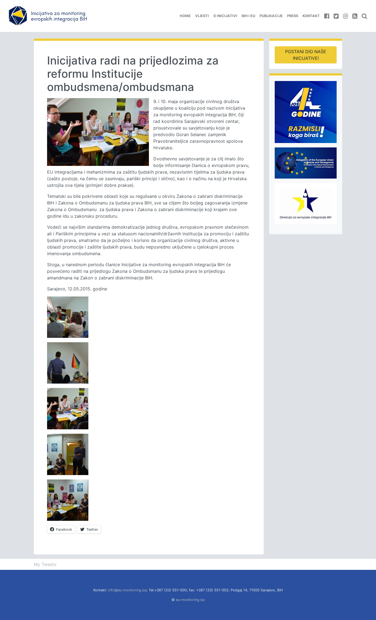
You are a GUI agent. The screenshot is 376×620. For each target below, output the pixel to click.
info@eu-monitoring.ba (127, 590)
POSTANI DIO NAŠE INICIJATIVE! (305, 55)
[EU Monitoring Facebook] (326, 15)
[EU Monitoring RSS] (354, 15)
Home (185, 16)
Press (292, 16)
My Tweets (45, 564)
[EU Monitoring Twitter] (336, 15)
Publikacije (271, 16)
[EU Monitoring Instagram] (345, 15)
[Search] (364, 15)
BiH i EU (248, 16)
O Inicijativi (225, 16)
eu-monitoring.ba (190, 600)
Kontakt (311, 16)
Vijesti (202, 16)
